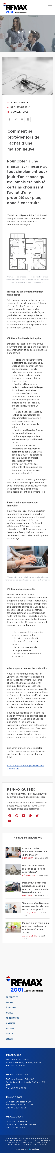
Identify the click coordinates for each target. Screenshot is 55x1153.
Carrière (10, 1023)
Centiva (34, 1149)
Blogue (10, 1028)
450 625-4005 (18, 1108)
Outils (9, 1013)
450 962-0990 (18, 1128)
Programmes (13, 1018)
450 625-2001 (18, 1066)
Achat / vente (19, 103)
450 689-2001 (18, 1088)
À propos (11, 1008)
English (10, 1039)
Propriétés (12, 997)
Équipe (9, 1002)
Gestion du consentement (34, 1145)
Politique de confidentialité (22, 1143)
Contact (11, 1034)
